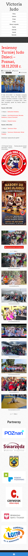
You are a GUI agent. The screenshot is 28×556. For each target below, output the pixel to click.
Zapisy (14, 27)
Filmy (14, 14)
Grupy (14, 19)
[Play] (14, 238)
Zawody (14, 29)
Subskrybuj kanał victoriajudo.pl (15, 247)
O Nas (14, 21)
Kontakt (14, 35)
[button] (13, 84)
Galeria (14, 16)
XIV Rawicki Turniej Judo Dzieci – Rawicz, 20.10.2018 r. (6, 147)
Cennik (14, 32)
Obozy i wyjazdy (14, 24)
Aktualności (8, 72)
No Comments (23, 72)
